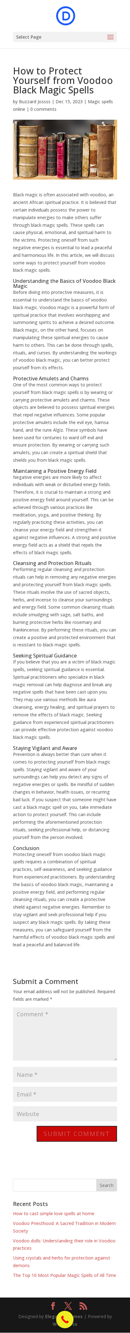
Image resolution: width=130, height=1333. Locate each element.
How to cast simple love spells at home (53, 1213)
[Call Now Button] (65, 1319)
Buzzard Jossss (34, 101)
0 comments (43, 109)
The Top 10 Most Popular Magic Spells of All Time (64, 1275)
